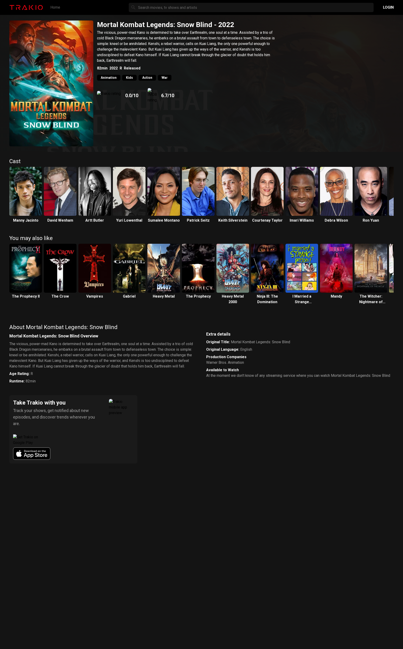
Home (55, 7)
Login (388, 7)
